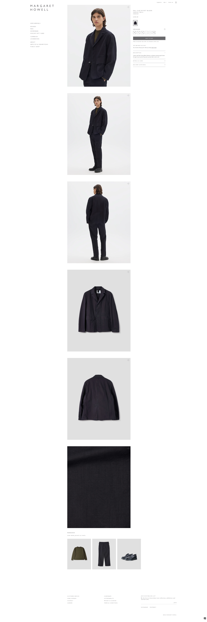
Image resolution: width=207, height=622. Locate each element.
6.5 (132, 563)
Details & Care (138, 60)
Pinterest (153, 607)
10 (126, 566)
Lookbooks (34, 38)
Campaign (34, 36)
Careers (70, 603)
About (32, 42)
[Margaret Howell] (42, 8)
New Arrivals (35, 23)
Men (31, 28)
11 (129, 566)
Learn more (153, 47)
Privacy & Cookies (110, 600)
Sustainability (109, 598)
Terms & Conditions (111, 603)
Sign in (170, 2)
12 (132, 566)
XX (85, 566)
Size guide (136, 29)
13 (135, 566)
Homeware (34, 31)
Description (137, 52)
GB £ (165, 2)
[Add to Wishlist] (164, 29)
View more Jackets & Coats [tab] (76, 535)
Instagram (144, 607)
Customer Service (73, 596)
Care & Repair (71, 598)
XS (70, 566)
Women (33, 26)
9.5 (123, 566)
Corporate (107, 596)
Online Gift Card (37, 33)
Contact (70, 600)
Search (159, 2)
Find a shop (35, 46)
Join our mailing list (148, 596)
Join (175, 602)
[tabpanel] (122, 554)
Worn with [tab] (71, 532)
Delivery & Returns (139, 64)
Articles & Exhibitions (39, 44)
